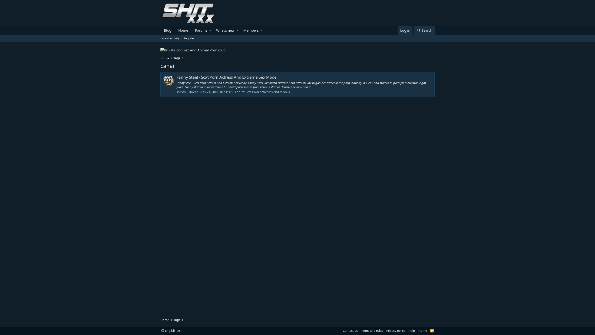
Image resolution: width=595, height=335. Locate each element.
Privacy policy (395, 330)
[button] (210, 30)
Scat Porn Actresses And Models (268, 92)
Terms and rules (372, 330)
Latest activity (170, 38)
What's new (225, 30)
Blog (167, 30)
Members (251, 30)
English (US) (173, 330)
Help (411, 330)
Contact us (350, 330)
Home (183, 30)
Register (189, 38)
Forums (201, 30)
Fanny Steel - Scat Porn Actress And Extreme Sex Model (227, 77)
